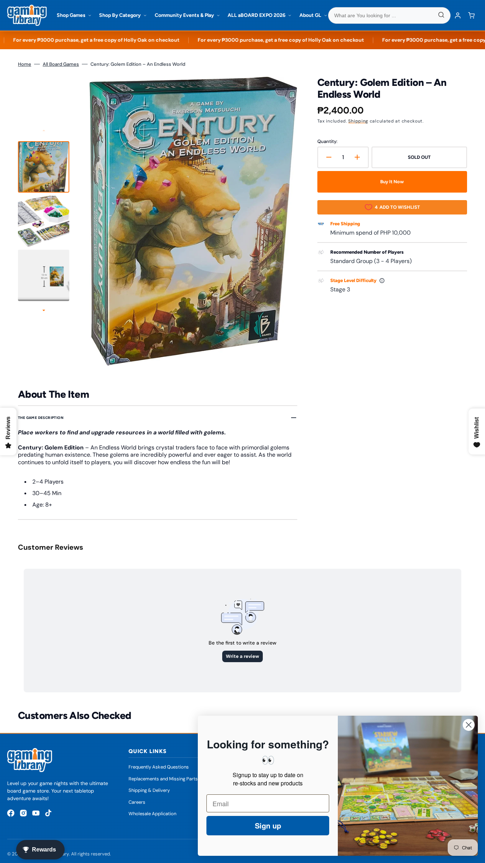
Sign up (268, 825)
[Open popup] (382, 280)
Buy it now (392, 181)
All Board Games (61, 64)
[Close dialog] (468, 725)
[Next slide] (44, 311)
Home (24, 64)
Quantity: (327, 141)
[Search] (441, 15)
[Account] (457, 15)
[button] (471, 15)
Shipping (358, 121)
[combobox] (389, 15)
